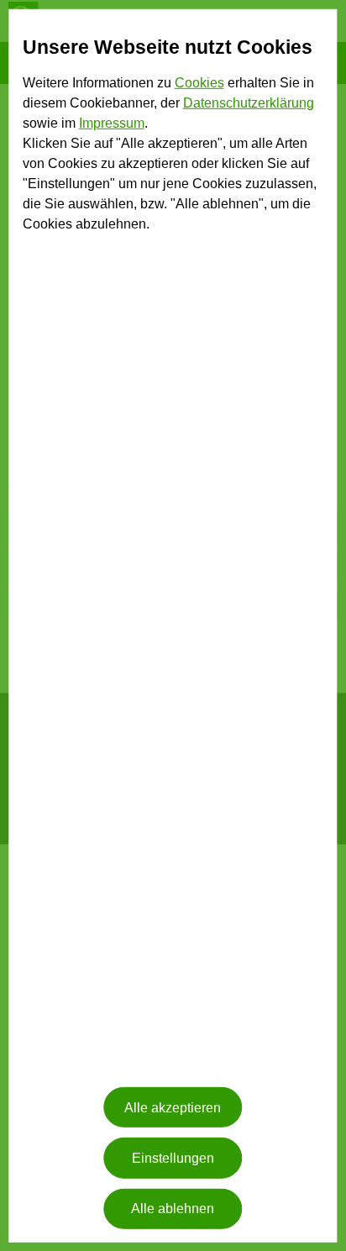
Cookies (199, 83)
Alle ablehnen (172, 1208)
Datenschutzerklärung (248, 103)
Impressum (111, 123)
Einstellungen (173, 1158)
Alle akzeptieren (172, 1108)
